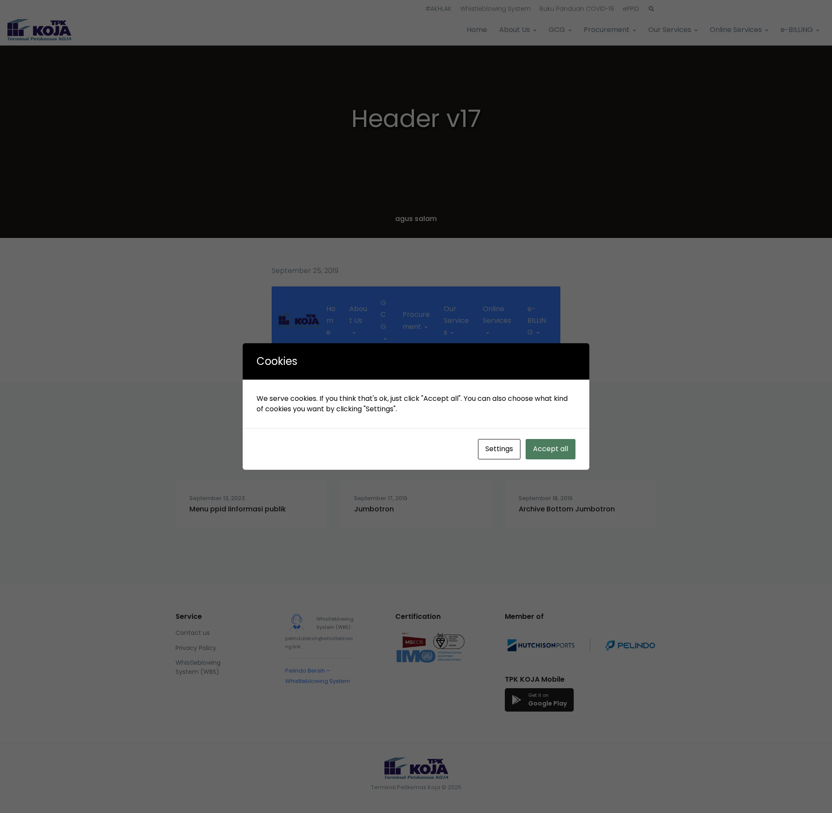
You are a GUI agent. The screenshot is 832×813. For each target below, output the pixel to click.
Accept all (550, 449)
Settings (499, 449)
